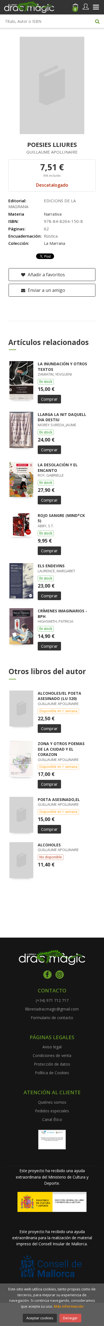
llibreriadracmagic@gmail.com (52, 1009)
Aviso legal (52, 1046)
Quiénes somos (52, 1102)
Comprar (49, 399)
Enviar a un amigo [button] (46, 290)
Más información (68, 1306)
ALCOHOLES (49, 844)
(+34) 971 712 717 (52, 1000)
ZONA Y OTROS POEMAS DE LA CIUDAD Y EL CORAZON (61, 749)
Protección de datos (52, 1064)
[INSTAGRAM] (59, 974)
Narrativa (53, 214)
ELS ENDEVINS (51, 565)
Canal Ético (52, 1119)
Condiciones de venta (52, 1055)
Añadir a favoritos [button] (46, 275)
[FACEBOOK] (47, 974)
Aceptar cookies (39, 1317)
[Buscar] (97, 21)
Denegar (70, 1317)
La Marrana (54, 243)
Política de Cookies (52, 1072)
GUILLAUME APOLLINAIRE (52, 152)
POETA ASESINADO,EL (59, 799)
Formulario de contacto (52, 1017)
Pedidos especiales (52, 1110)
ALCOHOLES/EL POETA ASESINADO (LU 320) (59, 696)
